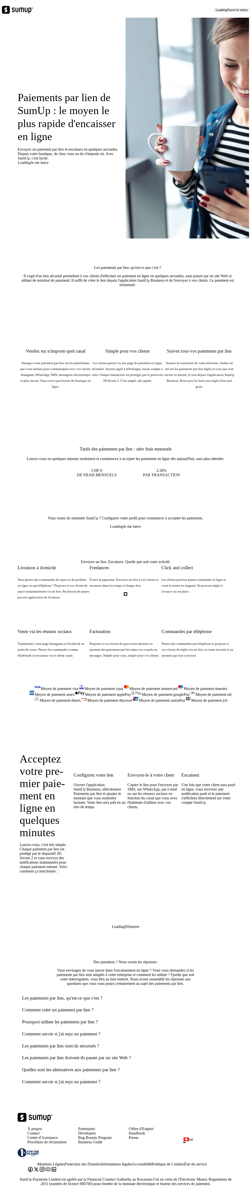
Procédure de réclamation (47, 1142)
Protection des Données (83, 1164)
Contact (33, 1133)
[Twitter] (36, 1169)
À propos (34, 1129)
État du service (195, 1164)
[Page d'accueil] (35, 1120)
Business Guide (90, 1142)
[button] (210, 1142)
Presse (133, 1137)
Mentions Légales (51, 1164)
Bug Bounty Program (95, 1137)
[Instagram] (42, 1169)
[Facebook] (30, 1169)
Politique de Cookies (168, 1164)
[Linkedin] (54, 1169)
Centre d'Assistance (42, 1137)
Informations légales (116, 1164)
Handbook (137, 1133)
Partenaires (86, 1129)
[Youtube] (48, 1169)
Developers (87, 1133)
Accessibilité (142, 1164)
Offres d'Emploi (141, 1129)
